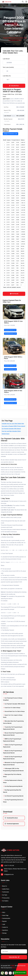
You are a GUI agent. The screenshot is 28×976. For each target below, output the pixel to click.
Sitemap (4, 933)
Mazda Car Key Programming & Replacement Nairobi (12, 752)
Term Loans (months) (8, 67)
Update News (5, 889)
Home (11, 35)
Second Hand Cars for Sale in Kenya (15, 711)
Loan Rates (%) (7, 76)
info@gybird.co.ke (9, 874)
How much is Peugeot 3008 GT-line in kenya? (13, 426)
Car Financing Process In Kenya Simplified (12, 699)
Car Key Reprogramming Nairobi (13, 786)
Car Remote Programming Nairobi (14, 796)
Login (3, 924)
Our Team (4, 895)
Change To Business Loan (10, 133)
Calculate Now (15, 85)
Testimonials (5, 892)
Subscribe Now (13, 957)
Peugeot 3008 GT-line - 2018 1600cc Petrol (12, 95)
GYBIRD (12, 965)
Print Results (14, 293)
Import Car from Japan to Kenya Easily (12, 716)
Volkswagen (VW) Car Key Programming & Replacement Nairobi (13, 769)
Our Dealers (5, 901)
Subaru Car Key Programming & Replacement (12, 746)
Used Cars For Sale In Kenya (12, 707)
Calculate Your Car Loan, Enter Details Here (13, 423)
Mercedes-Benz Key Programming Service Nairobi (13, 722)
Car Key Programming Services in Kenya (13, 801)
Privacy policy (5, 898)
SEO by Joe (15, 967)
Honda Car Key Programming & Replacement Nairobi (12, 758)
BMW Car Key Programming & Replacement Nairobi (12, 740)
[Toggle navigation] (26, 2)
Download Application (12, 823)
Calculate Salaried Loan (10, 330)
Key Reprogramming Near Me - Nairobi (12, 791)
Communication (6, 918)
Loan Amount (6, 59)
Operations (5, 930)
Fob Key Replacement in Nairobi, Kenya (12, 781)
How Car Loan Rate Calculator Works (11, 431)
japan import (6, 98)
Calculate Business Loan (10, 333)
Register (4, 921)
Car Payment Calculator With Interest (11, 428)
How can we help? (21, 972)
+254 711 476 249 (9, 865)
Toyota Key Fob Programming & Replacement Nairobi (12, 728)
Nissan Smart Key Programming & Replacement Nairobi (13, 734)
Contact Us (5, 927)
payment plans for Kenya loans (9, 464)
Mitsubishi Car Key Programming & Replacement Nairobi (13, 763)
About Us (4, 886)
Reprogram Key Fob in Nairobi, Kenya (12, 775)
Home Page (5, 915)
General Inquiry (5, 433)
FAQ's (3, 912)
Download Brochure (12, 818)
